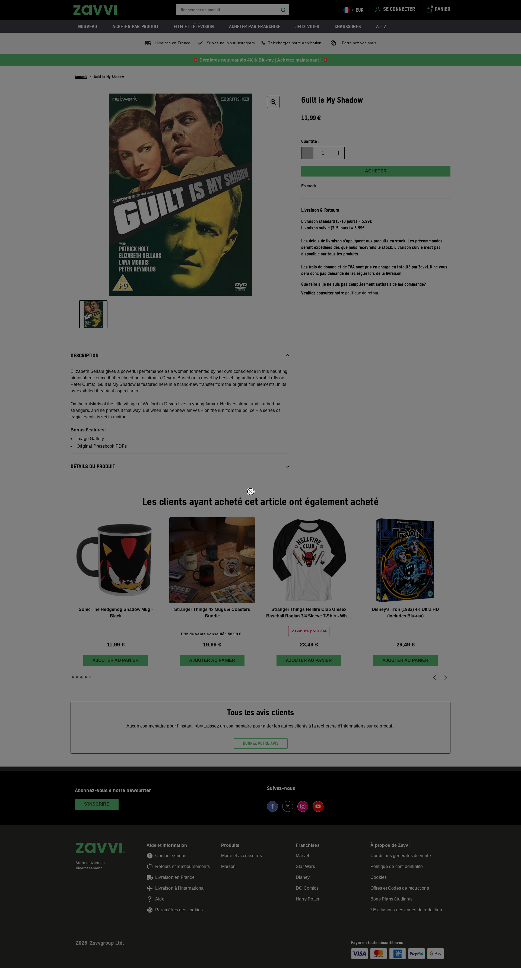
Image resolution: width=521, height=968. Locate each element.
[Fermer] (250, 491)
